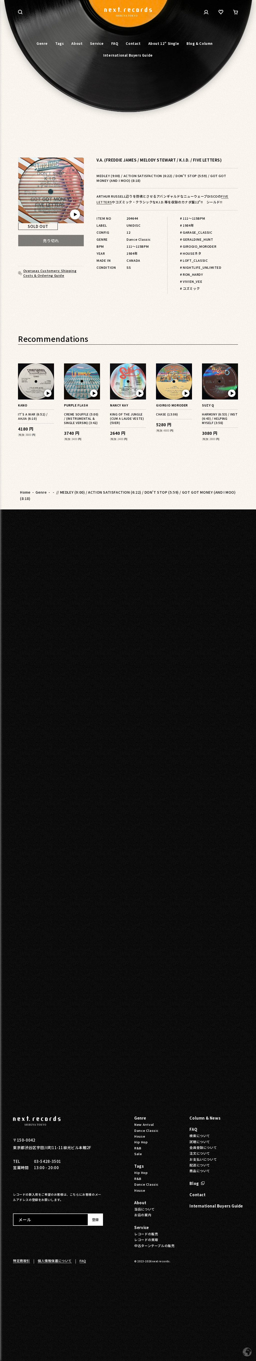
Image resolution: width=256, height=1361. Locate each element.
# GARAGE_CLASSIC (196, 232)
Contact (198, 1194)
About (140, 1202)
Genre (41, 492)
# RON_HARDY (191, 274)
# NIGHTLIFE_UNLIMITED (201, 267)
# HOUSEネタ (190, 253)
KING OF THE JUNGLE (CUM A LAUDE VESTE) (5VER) (127, 418)
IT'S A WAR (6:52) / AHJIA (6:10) (33, 416)
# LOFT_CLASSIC (194, 260)
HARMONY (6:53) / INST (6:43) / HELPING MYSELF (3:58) (220, 418)
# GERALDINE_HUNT (196, 239)
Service (141, 1227)
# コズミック (190, 288)
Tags (139, 1166)
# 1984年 (187, 225)
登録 (95, 1219)
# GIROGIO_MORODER (198, 246)
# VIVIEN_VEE (191, 281)
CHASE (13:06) (167, 414)
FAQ (193, 1129)
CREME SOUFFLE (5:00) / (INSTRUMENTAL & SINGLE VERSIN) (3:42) (81, 418)
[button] (20, 12)
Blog (194, 1183)
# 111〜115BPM (192, 218)
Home (25, 492)
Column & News (205, 1118)
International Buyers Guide (216, 1206)
